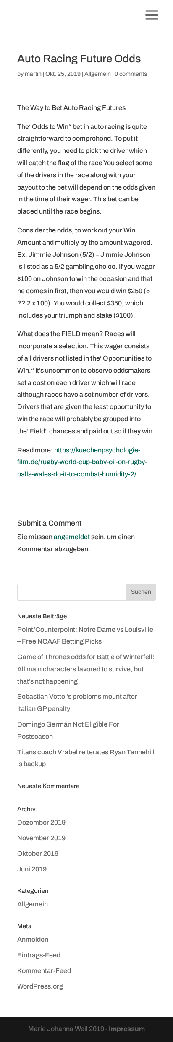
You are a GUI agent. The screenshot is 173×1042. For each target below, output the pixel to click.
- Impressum (125, 1028)
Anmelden (32, 939)
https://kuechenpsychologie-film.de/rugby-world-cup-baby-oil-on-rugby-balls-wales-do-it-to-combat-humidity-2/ (82, 462)
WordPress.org (40, 986)
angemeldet (72, 536)
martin (33, 74)
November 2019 (41, 838)
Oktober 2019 (37, 853)
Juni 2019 (32, 869)
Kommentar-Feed (44, 970)
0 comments (131, 74)
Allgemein (97, 74)
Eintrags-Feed (38, 955)
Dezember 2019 (41, 822)
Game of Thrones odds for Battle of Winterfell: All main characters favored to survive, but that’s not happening (86, 669)
